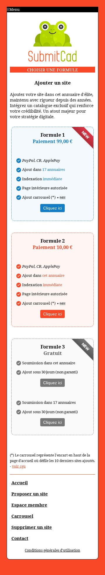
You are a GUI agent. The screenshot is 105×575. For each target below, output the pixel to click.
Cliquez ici (52, 208)
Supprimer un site (31, 527)
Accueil (19, 482)
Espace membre (29, 505)
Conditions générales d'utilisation (52, 550)
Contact (19, 538)
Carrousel (22, 516)
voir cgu (19, 466)
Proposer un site (29, 494)
